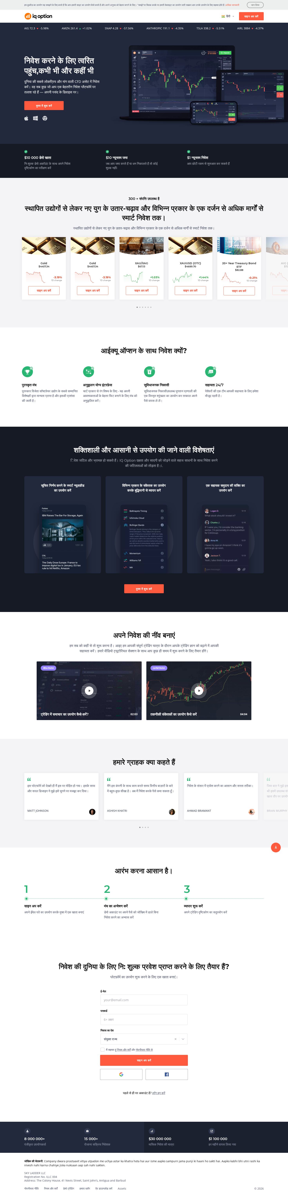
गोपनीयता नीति (31, 1188)
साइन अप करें (251, 16)
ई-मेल (103, 991)
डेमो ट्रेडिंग (68, 1188)
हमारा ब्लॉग (85, 1188)
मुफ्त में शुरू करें (44, 106)
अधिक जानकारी (232, 5)
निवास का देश (107, 1030)
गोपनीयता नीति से (144, 1050)
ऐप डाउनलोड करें (103, 1188)
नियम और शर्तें (124, 1050)
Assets (122, 1188)
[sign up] (276, 847)
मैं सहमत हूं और (129, 1050)
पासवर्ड (104, 1011)
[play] (89, 690)
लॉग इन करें (158, 1093)
